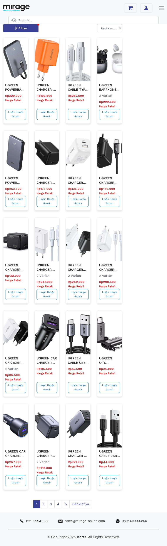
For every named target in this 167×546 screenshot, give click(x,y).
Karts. (82, 537)
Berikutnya (80, 504)
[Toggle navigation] (161, 8)
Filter (22, 28)
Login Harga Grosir (15, 114)
